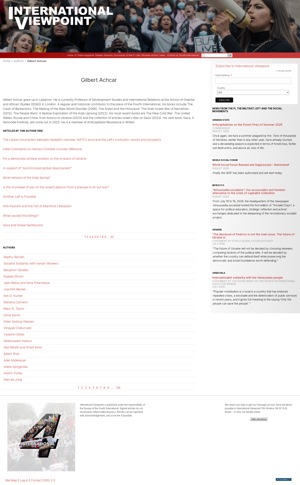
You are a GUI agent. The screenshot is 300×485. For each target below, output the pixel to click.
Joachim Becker (15, 289)
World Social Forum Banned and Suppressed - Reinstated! (250, 164)
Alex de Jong (13, 379)
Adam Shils (11, 354)
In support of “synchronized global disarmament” (37, 168)
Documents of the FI (124, 55)
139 (117, 388)
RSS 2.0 (49, 480)
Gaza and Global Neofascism (23, 225)
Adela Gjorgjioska (16, 367)
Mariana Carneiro (16, 302)
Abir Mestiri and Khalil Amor (23, 347)
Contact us (172, 55)
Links (137, 55)
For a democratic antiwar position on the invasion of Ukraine (44, 158)
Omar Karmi (12, 315)
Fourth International (189, 55)
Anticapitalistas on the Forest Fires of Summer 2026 (247, 124)
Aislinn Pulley (13, 373)
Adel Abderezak (15, 360)
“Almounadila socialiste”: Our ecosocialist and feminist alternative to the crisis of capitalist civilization (248, 191)
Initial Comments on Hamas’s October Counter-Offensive (42, 149)
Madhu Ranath (14, 257)
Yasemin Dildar (14, 334)
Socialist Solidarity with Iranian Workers (31, 263)
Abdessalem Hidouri (18, 341)
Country (221, 88)
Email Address (223, 76)
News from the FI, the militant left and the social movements (247, 110)
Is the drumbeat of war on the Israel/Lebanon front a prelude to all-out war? (56, 187)
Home (71, 55)
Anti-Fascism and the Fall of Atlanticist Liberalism (37, 206)
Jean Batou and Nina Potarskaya (27, 283)
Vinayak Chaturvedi (17, 328)
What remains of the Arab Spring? (26, 178)
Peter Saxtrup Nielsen (19, 321)
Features (108, 55)
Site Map (11, 480)
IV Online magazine (84, 55)
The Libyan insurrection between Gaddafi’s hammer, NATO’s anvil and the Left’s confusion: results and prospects (82, 140)
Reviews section (150, 55)
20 (112, 237)
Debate (99, 55)
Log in (24, 480)
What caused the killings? (21, 216)
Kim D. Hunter (13, 296)
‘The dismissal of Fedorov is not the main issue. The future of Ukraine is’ (253, 235)
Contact (36, 480)
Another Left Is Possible (19, 196)
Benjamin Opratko (16, 270)
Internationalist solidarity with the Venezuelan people (247, 277)
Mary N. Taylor (14, 308)
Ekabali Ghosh (13, 276)
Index (162, 55)
